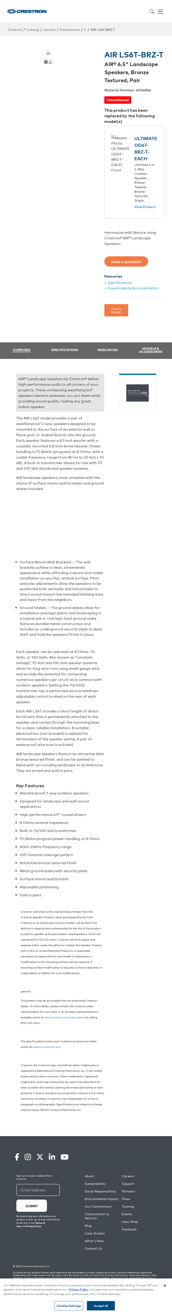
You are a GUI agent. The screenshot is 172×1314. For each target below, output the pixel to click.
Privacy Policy (78, 1289)
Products (15, 29)
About (89, 1176)
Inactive (49, 29)
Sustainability (95, 1184)
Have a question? (126, 261)
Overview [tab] (21, 350)
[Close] (165, 1286)
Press (126, 1199)
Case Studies (95, 1233)
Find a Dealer (116, 310)
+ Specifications (118, 282)
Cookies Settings (69, 1306)
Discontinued (70, 29)
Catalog (32, 29)
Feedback (129, 1229)
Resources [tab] (108, 349)
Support (128, 1184)
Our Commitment (98, 1206)
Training (128, 1206)
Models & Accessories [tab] (150, 350)
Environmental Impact (101, 1199)
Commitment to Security (97, 1216)
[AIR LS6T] (50, 62)
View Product (145, 207)
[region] (86, 1296)
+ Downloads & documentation (131, 287)
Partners (128, 1191)
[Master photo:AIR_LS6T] (46, 62)
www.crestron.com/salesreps (63, 1017)
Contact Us (93, 1248)
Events (127, 1214)
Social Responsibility (100, 1191)
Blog (88, 1226)
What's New (94, 1241)
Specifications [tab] (64, 349)
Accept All (101, 1306)
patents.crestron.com (46, 1047)
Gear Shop (130, 1221)
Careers (128, 1176)
